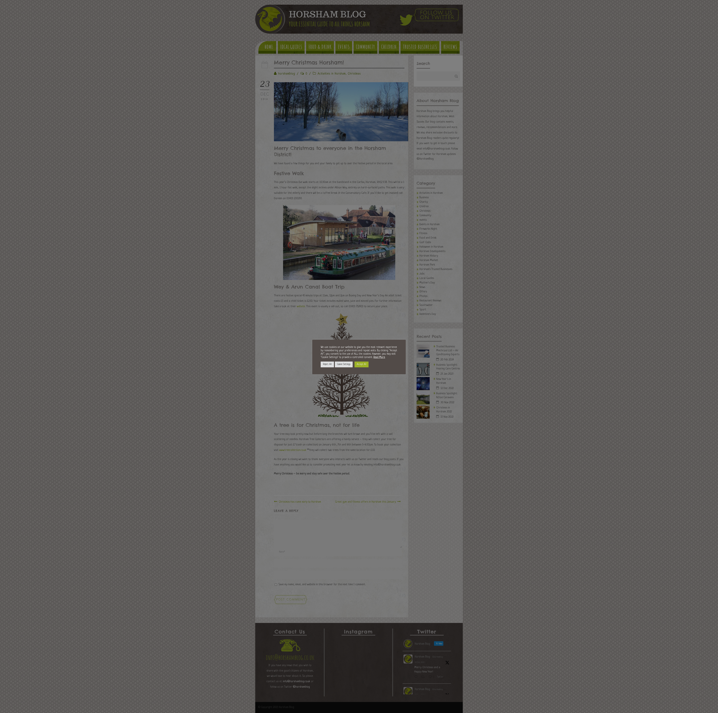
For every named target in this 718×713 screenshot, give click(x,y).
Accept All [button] (361, 364)
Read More (379, 357)
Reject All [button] (327, 364)
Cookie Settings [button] (343, 364)
